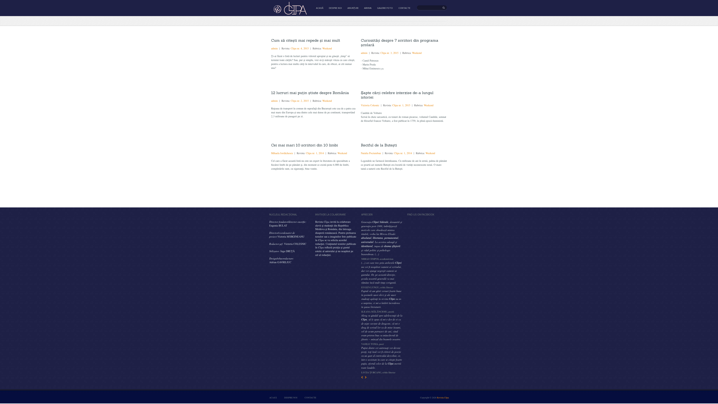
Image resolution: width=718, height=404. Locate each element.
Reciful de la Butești (379, 145)
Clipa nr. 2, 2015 (300, 100)
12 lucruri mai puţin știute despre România (310, 92)
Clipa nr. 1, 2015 (401, 105)
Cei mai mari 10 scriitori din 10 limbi (304, 145)
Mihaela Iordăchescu (282, 153)
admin (274, 48)
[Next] (365, 377)
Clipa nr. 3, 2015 (389, 53)
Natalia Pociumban (371, 153)
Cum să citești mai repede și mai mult (305, 40)
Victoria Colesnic (370, 105)
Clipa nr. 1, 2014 (315, 153)
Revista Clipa (443, 397)
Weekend (327, 48)
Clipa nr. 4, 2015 (300, 48)
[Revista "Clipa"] (290, 14)
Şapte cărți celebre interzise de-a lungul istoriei (397, 95)
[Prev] (362, 377)
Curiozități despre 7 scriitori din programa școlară (399, 42)
